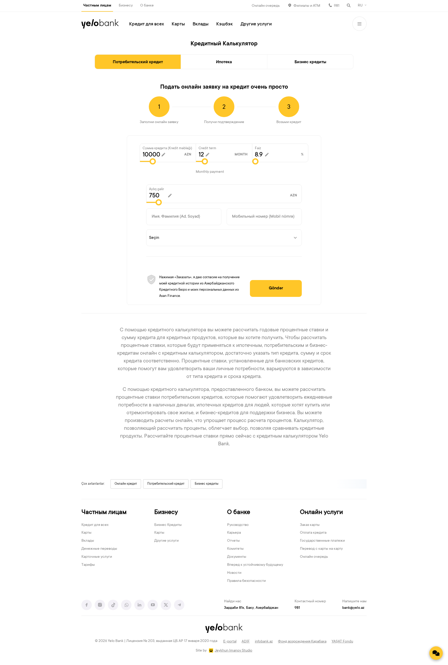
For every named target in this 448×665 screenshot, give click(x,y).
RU (360, 6)
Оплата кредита (313, 533)
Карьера (234, 533)
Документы (236, 557)
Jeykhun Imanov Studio (233, 651)
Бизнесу (126, 6)
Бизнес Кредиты (168, 525)
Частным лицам (97, 6)
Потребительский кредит (138, 62)
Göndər (276, 288)
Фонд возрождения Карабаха (302, 642)
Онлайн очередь (266, 6)
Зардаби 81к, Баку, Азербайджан (251, 608)
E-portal (229, 642)
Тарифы (88, 565)
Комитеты (235, 549)
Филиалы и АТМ (306, 6)
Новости (234, 573)
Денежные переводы (99, 549)
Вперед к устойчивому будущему (255, 565)
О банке (147, 6)
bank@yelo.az (353, 608)
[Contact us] (436, 653)
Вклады (200, 24)
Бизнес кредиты (310, 62)
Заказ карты (310, 525)
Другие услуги (256, 24)
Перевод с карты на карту (321, 549)
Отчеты (233, 541)
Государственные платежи (322, 541)
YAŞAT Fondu (342, 642)
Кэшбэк (224, 24)
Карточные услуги (96, 557)
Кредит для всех (146, 24)
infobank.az (264, 642)
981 (336, 6)
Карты (178, 24)
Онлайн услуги (321, 512)
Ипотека (224, 62)
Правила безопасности (246, 581)
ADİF (246, 642)
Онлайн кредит (126, 484)
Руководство (238, 525)
